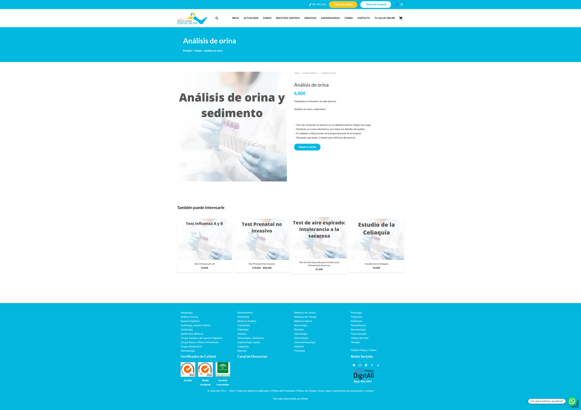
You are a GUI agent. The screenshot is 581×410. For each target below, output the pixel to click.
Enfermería (243, 316)
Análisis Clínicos (189, 316)
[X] (372, 365)
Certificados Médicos (192, 333)
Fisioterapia (243, 325)
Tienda (198, 50)
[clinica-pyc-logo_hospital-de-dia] (192, 18)
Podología (299, 350)
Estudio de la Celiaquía (376, 263)
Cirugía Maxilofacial (191, 346)
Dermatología (188, 350)
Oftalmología (301, 338)
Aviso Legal (324, 390)
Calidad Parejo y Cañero (363, 350)
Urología (355, 342)
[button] (217, 18)
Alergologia (187, 312)
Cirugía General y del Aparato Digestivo (201, 338)
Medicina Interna (303, 321)
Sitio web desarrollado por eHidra (290, 398)
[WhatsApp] (378, 365)
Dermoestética (245, 312)
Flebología (243, 329)
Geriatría (241, 333)
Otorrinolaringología (304, 342)
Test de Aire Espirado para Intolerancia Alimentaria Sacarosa (319, 263)
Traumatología (359, 333)
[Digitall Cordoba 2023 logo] (364, 373)
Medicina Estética (246, 321)
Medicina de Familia (305, 312)
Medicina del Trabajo (305, 316)
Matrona (241, 350)
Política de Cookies (306, 390)
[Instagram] (401, 4)
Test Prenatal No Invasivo (262, 263)
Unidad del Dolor (360, 338)
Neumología (300, 325)
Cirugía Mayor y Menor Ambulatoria (200, 342)
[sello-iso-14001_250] (205, 369)
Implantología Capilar (248, 342)
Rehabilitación (358, 325)
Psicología (356, 312)
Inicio (296, 73)
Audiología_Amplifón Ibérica (196, 325)
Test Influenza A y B (204, 263)
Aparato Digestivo (190, 321)
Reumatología (358, 329)
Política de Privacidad (282, 390)
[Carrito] (400, 18)
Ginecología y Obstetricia (250, 338)
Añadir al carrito (307, 147)
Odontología (300, 333)
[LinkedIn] (366, 365)
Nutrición (299, 329)
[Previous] (180, 245)
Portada (187, 50)
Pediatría (299, 346)
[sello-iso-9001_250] (188, 369)
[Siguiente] (401, 245)
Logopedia (243, 346)
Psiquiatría (356, 316)
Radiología (356, 321)
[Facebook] (396, 4)
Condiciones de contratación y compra (353, 390)
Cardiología (187, 329)
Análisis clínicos (310, 73)
